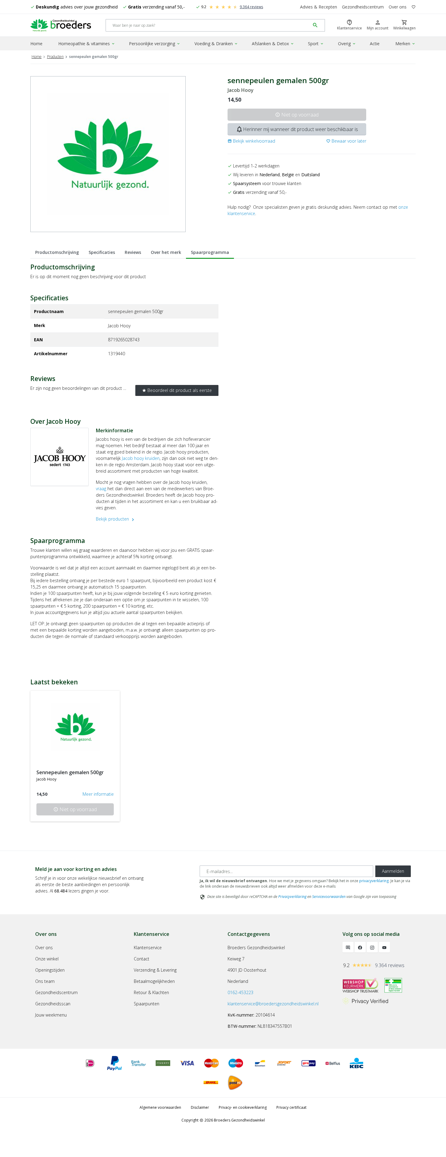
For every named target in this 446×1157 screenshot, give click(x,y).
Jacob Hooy (241, 90)
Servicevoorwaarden (329, 896)
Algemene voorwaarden (160, 1107)
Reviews (133, 252)
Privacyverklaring (292, 896)
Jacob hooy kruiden (141, 458)
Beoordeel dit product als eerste (177, 390)
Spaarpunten (146, 1004)
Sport (316, 43)
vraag (101, 488)
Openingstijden (50, 970)
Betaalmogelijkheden (154, 981)
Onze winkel (47, 959)
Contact (141, 959)
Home (36, 43)
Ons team (45, 981)
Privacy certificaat (291, 1107)
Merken (405, 43)
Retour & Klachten (151, 992)
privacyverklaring (374, 880)
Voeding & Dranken (216, 43)
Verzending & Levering (155, 970)
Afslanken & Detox (273, 43)
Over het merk (166, 252)
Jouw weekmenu (51, 1015)
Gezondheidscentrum (363, 7)
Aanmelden (393, 871)
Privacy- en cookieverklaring (243, 1107)
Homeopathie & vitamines (86, 43)
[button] (251, 141)
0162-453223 (240, 992)
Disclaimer (200, 1107)
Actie (375, 43)
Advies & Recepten (318, 7)
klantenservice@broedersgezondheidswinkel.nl (273, 1004)
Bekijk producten (116, 519)
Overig (347, 43)
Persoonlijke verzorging (155, 43)
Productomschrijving (57, 252)
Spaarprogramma (210, 252)
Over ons (398, 7)
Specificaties (102, 252)
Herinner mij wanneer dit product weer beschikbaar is (297, 129)
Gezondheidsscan (52, 1004)
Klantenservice (148, 947)
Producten (55, 56)
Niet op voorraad (297, 114)
